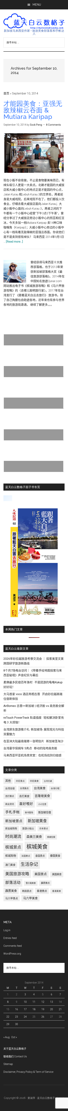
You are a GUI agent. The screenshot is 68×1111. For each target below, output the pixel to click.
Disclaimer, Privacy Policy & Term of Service (28, 1071)
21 (60, 1009)
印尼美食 (34, 781)
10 (25, 1001)
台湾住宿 (10, 788)
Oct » (14, 1037)
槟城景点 (13, 847)
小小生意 (42, 804)
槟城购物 (10, 855)
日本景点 (43, 828)
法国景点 (25, 856)
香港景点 (42, 890)
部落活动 (12, 882)
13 (51, 1001)
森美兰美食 (34, 837)
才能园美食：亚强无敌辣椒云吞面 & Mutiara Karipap (32, 110)
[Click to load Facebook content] (7, 498)
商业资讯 (9, 804)
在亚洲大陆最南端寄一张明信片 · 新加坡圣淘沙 (33, 741)
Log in (6, 930)
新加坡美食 (37, 821)
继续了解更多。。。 (41, 304)
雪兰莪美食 (31, 883)
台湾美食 (40, 788)
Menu (36, 4)
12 (42, 1001)
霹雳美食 (11, 891)
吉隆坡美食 (42, 796)
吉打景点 (9, 796)
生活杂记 (29, 864)
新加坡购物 (11, 828)
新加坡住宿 (44, 812)
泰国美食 (55, 855)
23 (16, 1016)
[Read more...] (14, 241)
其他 (8, 780)
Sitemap (8, 1064)
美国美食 (56, 874)
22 (7, 1016)
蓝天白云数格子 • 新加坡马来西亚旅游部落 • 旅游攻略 (34, 21)
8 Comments (53, 124)
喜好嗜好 (26, 804)
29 (7, 1024)
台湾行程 (55, 788)
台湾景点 (24, 788)
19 (42, 1009)
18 (33, 1009)
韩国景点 (27, 891)
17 (25, 1009)
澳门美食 (10, 864)
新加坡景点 (13, 821)
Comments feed (12, 945)
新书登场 (29, 812)
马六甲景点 (11, 898)
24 (25, 1016)
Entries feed (10, 938)
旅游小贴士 (28, 828)
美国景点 (40, 874)
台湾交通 (48, 781)
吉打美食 (24, 796)
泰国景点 (40, 855)
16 (16, 1009)
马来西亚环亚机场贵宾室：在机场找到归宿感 (32, 755)
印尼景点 (20, 781)
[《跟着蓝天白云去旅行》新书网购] (34, 616)
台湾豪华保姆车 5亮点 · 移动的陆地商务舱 (30, 748)
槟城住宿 (51, 837)
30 (16, 1024)
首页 (6, 93)
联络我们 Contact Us (15, 1056)
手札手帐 (12, 812)
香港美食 (56, 891)
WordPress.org (12, 953)
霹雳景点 (45, 883)
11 (33, 1001)
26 (42, 1016)
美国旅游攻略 (17, 874)
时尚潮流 (13, 836)
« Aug (6, 1037)
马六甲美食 (30, 898)
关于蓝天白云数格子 (14, 1048)
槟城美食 (37, 847)
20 (51, 1009)
